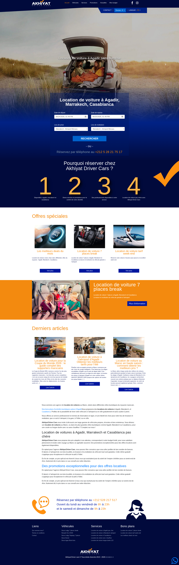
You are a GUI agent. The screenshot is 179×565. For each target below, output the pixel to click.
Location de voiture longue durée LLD (102, 540)
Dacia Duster (65, 538)
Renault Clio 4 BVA (67, 533)
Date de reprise (96, 113)
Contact (107, 10)
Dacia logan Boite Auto (68, 540)
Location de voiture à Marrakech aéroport (103, 533)
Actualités (103, 3)
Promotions (93, 3)
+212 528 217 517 (105, 500)
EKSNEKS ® (110, 557)
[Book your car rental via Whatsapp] (174, 560)
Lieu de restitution (97, 125)
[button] (13, 64)
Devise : (119, 10)
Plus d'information (137, 303)
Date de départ (59, 113)
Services (84, 3)
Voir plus (50, 271)
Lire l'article (50, 387)
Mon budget (113, 3)
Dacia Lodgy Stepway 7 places (71, 535)
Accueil (67, 3)
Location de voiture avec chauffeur (101, 538)
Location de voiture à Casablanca (101, 535)
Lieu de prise (59, 125)
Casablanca (46, 412)
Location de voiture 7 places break (131, 530)
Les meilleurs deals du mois (129, 535)
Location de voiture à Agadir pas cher (102, 530)
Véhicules (75, 3)
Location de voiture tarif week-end (131, 533)
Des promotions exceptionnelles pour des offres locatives (84, 466)
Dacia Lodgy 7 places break (70, 530)
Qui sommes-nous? (38, 530)
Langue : (134, 10)
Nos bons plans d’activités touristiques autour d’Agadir (62, 409)
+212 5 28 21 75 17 (108, 152)
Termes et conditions (38, 533)
